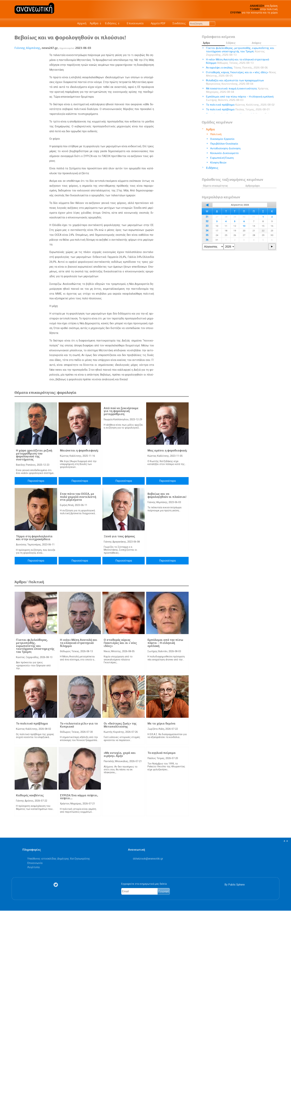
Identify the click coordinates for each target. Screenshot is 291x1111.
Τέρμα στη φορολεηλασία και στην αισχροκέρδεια (34, 538)
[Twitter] (56, 884)
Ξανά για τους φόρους (119, 536)
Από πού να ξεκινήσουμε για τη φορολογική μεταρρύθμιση (121, 411)
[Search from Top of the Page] (212, 23)
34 (207, 230)
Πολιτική (215, 134)
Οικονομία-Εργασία (222, 138)
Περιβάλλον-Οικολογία (224, 143)
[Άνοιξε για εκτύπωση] (4, 1095)
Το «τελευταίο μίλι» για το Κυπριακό (79, 725)
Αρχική (81, 23)
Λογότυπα (33, 867)
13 (244, 225)
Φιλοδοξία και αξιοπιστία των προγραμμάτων (235, 82)
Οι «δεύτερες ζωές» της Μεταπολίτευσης (120, 725)
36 (207, 239)
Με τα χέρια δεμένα (161, 723)
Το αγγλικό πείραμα (162, 752)
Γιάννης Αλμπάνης (27, 48)
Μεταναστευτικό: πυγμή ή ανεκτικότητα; (237, 90)
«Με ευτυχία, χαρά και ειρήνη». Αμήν (120, 754)
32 (207, 221)
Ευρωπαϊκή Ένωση (222, 157)
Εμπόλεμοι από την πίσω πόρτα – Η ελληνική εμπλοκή (165, 642)
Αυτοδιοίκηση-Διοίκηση (225, 148)
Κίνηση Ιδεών (218, 162)
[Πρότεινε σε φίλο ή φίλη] (4, 1100)
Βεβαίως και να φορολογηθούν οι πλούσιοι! (167, 495)
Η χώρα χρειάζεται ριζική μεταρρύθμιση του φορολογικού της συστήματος (34, 455)
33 (207, 225)
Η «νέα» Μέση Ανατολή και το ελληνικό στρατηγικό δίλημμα (78, 642)
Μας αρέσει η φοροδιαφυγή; (167, 450)
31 (207, 216)
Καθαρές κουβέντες (30, 795)
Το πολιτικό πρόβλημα (32, 723)
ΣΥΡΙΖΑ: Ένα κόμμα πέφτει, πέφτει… (79, 797)
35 (207, 235)
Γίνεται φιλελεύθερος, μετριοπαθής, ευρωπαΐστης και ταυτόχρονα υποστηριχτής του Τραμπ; (35, 645)
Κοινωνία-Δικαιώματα (224, 153)
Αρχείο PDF (158, 23)
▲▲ (285, 840)
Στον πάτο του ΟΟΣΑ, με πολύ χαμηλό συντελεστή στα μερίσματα (78, 496)
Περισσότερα (36, 480)
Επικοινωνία (135, 23)
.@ (148, 858)
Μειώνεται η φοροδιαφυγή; (79, 450)
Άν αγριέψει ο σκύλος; (237, 67)
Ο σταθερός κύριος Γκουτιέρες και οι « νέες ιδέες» (120, 642)
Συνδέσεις (179, 23)
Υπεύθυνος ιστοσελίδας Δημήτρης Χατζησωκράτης (58, 858)
